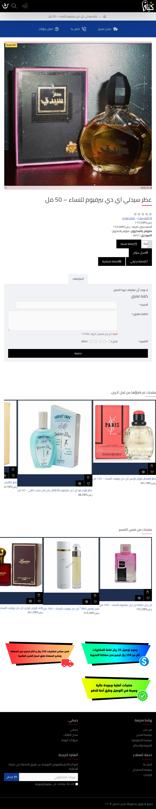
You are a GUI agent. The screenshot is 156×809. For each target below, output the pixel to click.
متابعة (78, 353)
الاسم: (144, 304)
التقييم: (144, 341)
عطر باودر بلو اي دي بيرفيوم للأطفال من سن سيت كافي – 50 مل (54, 490)
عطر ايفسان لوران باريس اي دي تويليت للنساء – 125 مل (124, 478)
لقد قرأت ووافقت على (54, 784)
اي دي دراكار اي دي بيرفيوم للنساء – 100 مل (125, 605)
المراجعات (78, 278)
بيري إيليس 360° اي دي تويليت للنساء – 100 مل (71, 608)
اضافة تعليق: (140, 314)
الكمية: (147, 243)
